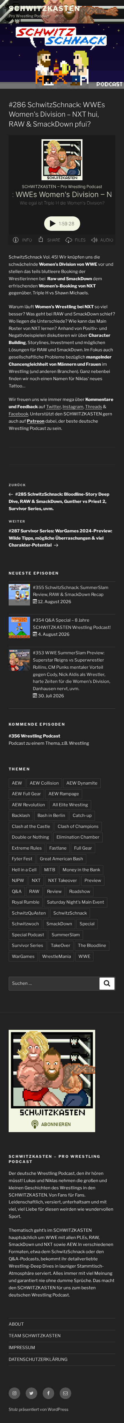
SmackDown (59, 923)
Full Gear (83, 848)
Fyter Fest (22, 858)
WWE (84, 956)
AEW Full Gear (26, 793)
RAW (34, 891)
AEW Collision (44, 783)
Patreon (35, 421)
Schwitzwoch (25, 923)
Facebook (18, 414)
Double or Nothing (30, 837)
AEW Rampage (63, 793)
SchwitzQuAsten (29, 913)
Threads (93, 406)
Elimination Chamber (78, 837)
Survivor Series (27, 945)
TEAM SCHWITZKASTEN (35, 1335)
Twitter (53, 406)
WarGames (23, 956)
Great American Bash (61, 858)
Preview (92, 880)
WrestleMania (56, 956)
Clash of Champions (78, 826)
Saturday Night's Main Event (75, 902)
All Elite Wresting (70, 804)
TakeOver (60, 945)
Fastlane (58, 848)
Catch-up (82, 815)
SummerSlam (66, 934)
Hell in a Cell (24, 869)
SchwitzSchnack (70, 913)
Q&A (17, 891)
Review (54, 891)
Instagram (73, 406)
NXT (36, 880)
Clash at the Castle (31, 826)
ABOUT (16, 1324)
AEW (17, 783)
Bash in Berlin (51, 815)
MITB (49, 869)
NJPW (18, 880)
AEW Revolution (28, 804)
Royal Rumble (26, 902)
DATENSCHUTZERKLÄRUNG (38, 1359)
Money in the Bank (81, 869)
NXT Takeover (62, 880)
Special (87, 923)
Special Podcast (28, 934)
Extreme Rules (27, 848)
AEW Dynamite (81, 783)
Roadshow (79, 891)
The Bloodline (92, 945)
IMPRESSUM (22, 1347)
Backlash (21, 815)
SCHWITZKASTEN (44, 8)
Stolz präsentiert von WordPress (38, 1409)
